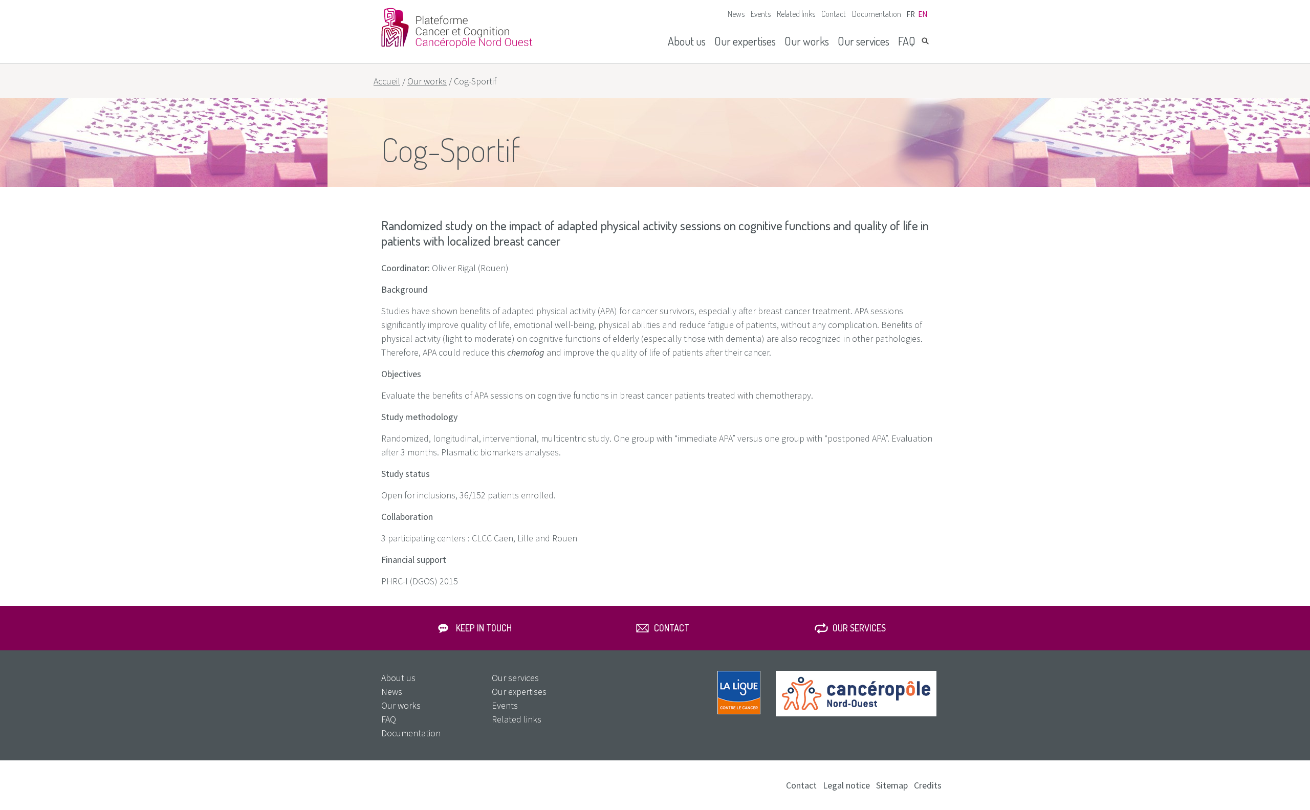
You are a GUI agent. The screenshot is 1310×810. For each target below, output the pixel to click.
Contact (833, 14)
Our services (863, 41)
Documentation (876, 14)
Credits (928, 785)
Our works (806, 41)
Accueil (387, 81)
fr (910, 14)
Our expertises (745, 41)
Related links (796, 14)
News (736, 14)
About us (687, 41)
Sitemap (892, 785)
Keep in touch (484, 627)
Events (761, 14)
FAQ (906, 41)
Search (925, 41)
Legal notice (846, 785)
